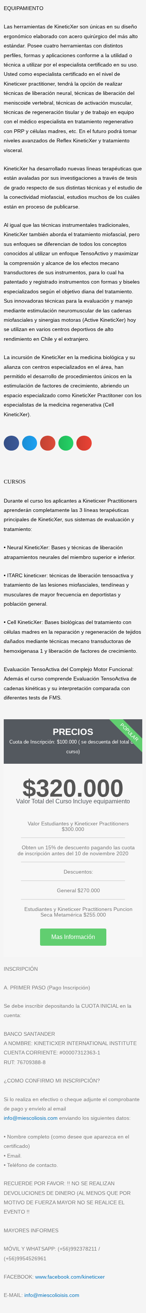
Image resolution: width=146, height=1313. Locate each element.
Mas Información (73, 937)
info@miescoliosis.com (31, 1118)
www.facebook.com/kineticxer (70, 1277)
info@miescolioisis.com (51, 1295)
